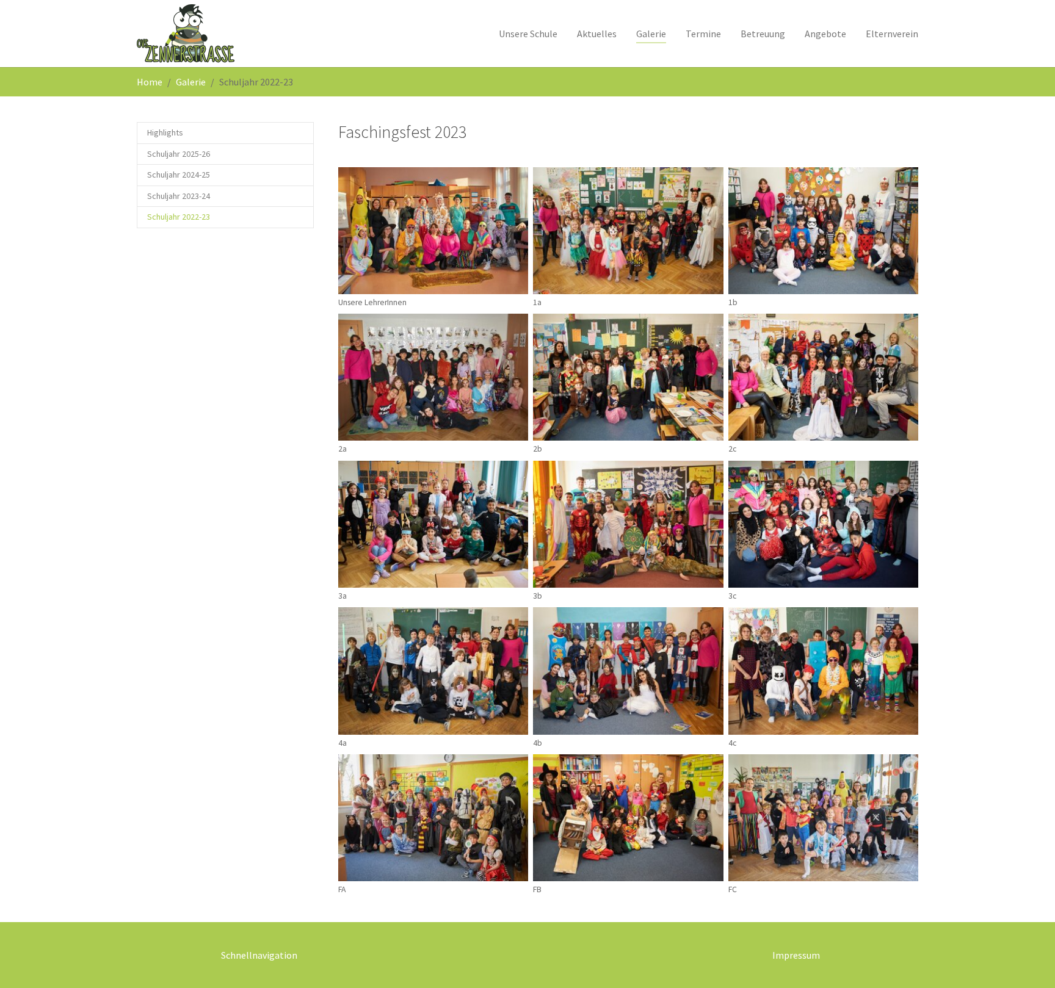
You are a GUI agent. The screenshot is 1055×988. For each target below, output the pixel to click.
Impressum (796, 955)
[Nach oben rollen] (1028, 961)
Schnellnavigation (259, 955)
